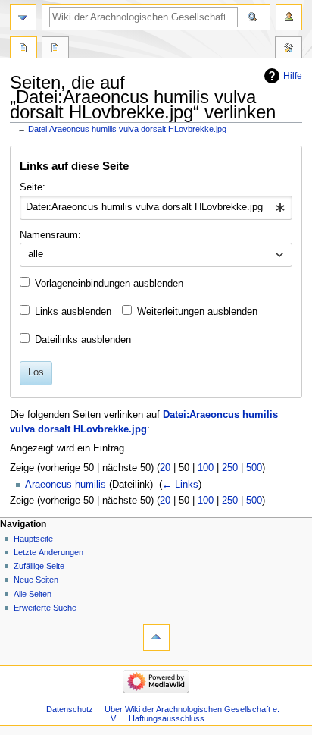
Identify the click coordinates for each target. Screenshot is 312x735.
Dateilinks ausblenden (83, 340)
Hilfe (292, 76)
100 (206, 468)
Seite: (32, 187)
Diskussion (55, 49)
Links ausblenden (73, 311)
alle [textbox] (35, 254)
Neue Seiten (36, 579)
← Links (180, 484)
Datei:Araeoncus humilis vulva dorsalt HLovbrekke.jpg (127, 128)
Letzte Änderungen (48, 552)
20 (165, 468)
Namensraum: (50, 235)
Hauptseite (33, 538)
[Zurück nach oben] (156, 637)
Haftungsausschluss (166, 718)
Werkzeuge (288, 49)
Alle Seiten (32, 593)
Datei (23, 49)
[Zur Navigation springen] (23, 17)
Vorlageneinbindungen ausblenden (109, 283)
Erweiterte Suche (45, 607)
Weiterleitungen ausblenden (197, 311)
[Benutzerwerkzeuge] (289, 17)
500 (254, 468)
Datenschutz (69, 709)
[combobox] (156, 208)
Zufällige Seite (39, 565)
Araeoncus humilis (65, 484)
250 (230, 468)
